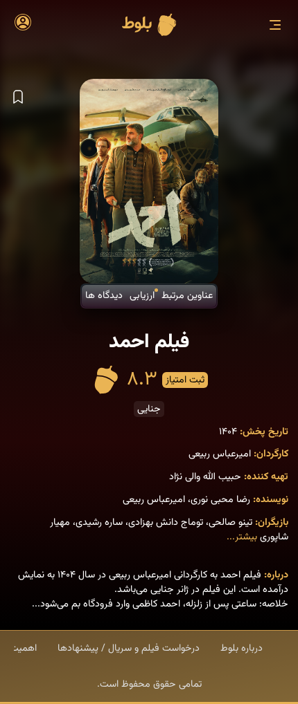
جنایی (149, 409)
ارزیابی (142, 296)
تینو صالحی (230, 522)
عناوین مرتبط (187, 296)
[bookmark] (18, 97)
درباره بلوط (241, 648)
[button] (275, 25)
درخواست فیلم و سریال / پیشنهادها (129, 648)
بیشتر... (242, 537)
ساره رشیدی (99, 522)
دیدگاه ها (104, 296)
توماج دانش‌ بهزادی (165, 522)
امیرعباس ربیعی (220, 454)
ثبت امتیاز (185, 380)
